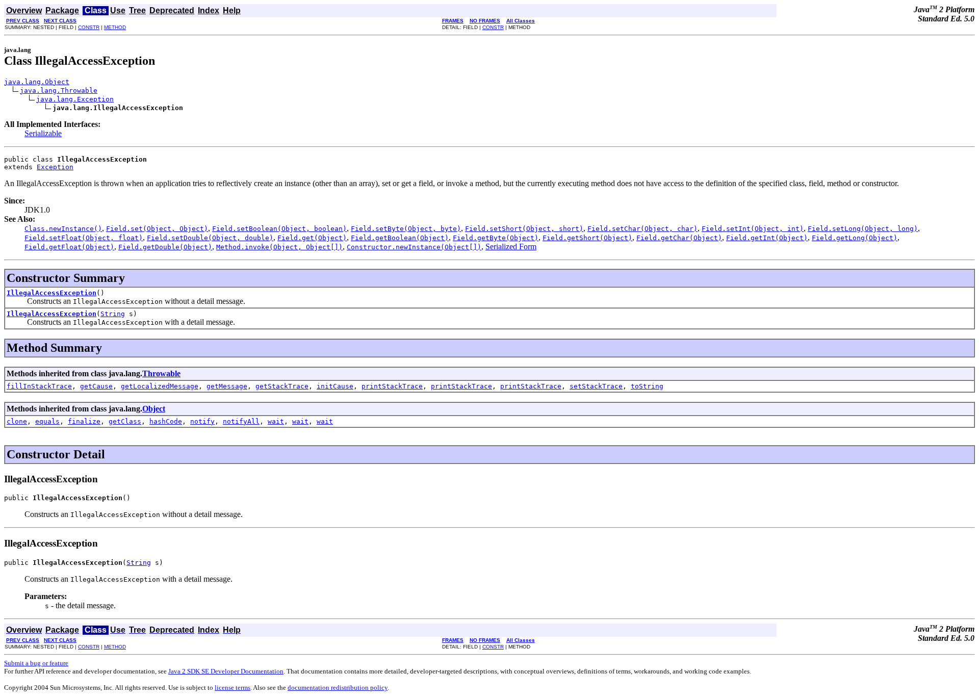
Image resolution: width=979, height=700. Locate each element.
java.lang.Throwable (58, 90)
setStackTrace (596, 386)
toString (647, 386)
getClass (125, 421)
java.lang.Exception (75, 99)
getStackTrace (281, 386)
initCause (335, 386)
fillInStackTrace (39, 386)
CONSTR (88, 27)
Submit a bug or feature (36, 663)
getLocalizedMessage (159, 386)
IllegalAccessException (51, 293)
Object (153, 408)
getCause (96, 386)
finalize (84, 421)
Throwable (161, 373)
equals (47, 421)
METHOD (115, 27)
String (112, 314)
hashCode (165, 421)
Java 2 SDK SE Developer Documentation (226, 671)
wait (276, 421)
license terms (232, 687)
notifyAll (241, 421)
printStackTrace (392, 386)
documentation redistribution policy (338, 687)
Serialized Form (510, 246)
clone (17, 421)
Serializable (43, 133)
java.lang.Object (36, 82)
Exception (55, 167)
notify (202, 421)
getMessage (227, 386)
